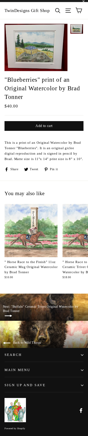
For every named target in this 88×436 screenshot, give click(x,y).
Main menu (17, 370)
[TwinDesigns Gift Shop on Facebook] (81, 410)
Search (13, 355)
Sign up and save (25, 385)
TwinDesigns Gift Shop (27, 10)
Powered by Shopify (15, 428)
